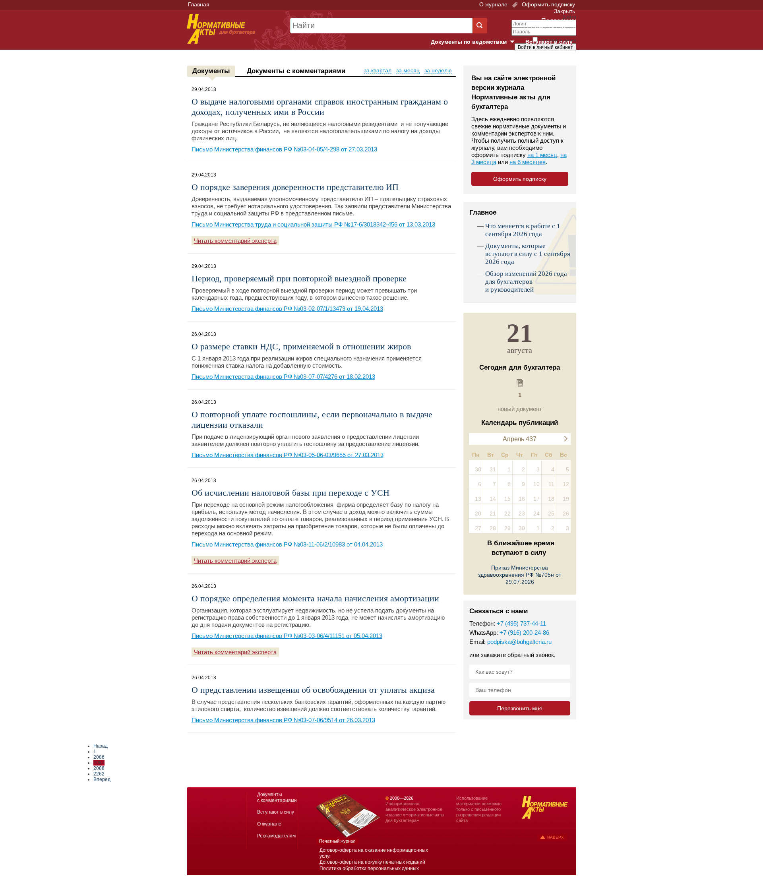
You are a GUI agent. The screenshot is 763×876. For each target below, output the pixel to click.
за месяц (408, 70)
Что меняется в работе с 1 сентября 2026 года (522, 230)
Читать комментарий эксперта (235, 240)
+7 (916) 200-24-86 (524, 632)
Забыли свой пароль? (546, 54)
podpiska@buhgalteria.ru (519, 641)
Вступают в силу (549, 42)
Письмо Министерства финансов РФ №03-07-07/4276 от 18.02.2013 (283, 376)
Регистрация (558, 61)
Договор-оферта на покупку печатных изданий (372, 862)
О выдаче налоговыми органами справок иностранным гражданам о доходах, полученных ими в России (320, 107)
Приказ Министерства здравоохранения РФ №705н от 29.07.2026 (519, 574)
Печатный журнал (337, 841)
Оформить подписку (547, 4)
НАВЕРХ (555, 837)
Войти (531, 61)
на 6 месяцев (527, 162)
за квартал (377, 70)
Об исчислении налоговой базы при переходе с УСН (290, 493)
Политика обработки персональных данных (369, 868)
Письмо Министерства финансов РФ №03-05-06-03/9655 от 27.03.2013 (287, 455)
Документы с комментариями (296, 71)
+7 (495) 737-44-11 (521, 623)
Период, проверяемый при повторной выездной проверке (299, 278)
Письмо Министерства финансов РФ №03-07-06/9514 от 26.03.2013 (283, 720)
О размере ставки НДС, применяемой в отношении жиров (301, 346)
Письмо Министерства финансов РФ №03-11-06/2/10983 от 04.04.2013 (287, 544)
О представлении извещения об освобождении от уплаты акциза (313, 690)
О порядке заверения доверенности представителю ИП (295, 187)
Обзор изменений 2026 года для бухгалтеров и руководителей (526, 281)
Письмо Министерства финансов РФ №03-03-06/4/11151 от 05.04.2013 (287, 635)
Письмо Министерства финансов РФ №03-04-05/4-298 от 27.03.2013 (284, 149)
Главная (198, 4)
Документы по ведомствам (476, 42)
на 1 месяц (542, 154)
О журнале (493, 4)
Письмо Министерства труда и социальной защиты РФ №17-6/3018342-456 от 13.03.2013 (313, 224)
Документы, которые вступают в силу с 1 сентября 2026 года (527, 254)
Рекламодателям (276, 836)
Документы (211, 71)
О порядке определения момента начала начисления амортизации (315, 598)
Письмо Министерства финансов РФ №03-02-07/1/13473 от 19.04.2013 (287, 308)
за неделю (438, 70)
